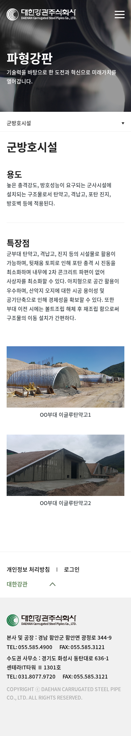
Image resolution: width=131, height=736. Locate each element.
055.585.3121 (88, 647)
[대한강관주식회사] (42, 14)
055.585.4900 (35, 647)
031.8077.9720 (37, 676)
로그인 (72, 569)
